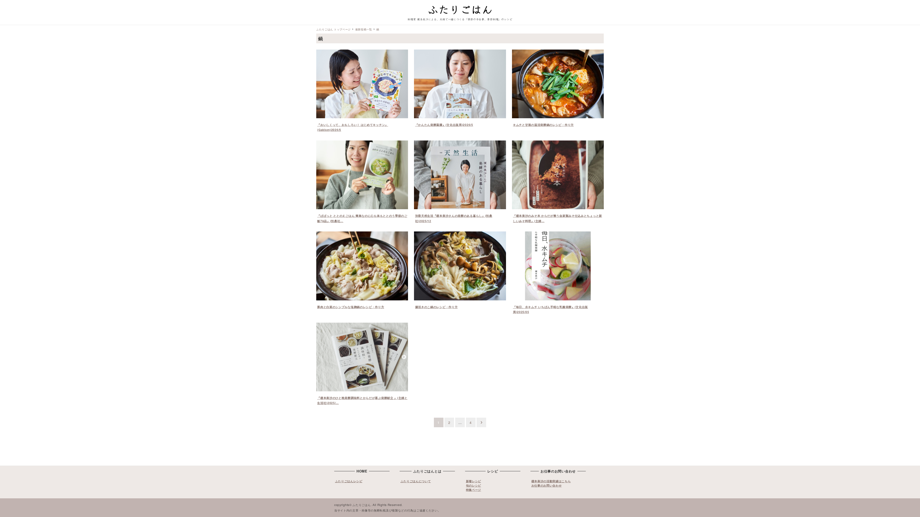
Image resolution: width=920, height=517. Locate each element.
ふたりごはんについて (416, 481)
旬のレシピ (473, 485)
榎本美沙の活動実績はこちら (551, 481)
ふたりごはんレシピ (348, 481)
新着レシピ (473, 481)
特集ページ (473, 490)
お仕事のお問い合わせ (546, 485)
